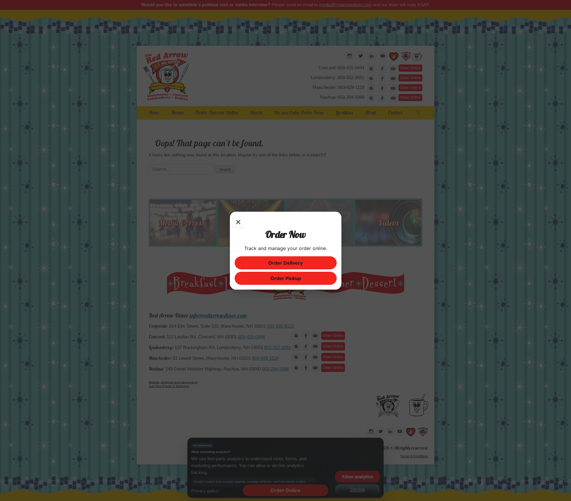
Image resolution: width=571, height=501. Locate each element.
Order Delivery (285, 263)
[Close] (238, 222)
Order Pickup (285, 278)
